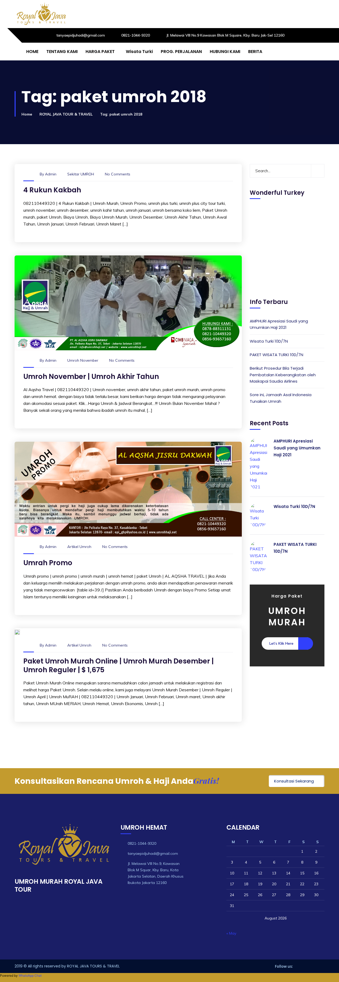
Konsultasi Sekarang (294, 781)
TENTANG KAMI (62, 51)
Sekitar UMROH (80, 174)
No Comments (117, 174)
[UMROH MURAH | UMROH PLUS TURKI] (41, 14)
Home (26, 114)
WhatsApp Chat (30, 975)
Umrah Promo (47, 563)
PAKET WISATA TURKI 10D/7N (276, 354)
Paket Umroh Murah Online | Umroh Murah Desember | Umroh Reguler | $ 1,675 (118, 665)
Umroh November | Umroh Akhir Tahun (91, 376)
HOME (32, 51)
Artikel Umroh (79, 546)
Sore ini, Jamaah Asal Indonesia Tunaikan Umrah (280, 398)
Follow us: (284, 966)
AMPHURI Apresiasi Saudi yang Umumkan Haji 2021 (279, 324)
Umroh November (82, 360)
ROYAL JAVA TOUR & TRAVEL (66, 114)
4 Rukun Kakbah (52, 190)
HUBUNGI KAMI (225, 51)
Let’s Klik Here (281, 643)
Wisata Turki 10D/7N (269, 341)
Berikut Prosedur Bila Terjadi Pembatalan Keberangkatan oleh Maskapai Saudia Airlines (283, 374)
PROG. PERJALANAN (181, 51)
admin (50, 174)
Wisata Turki (139, 51)
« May (231, 933)
